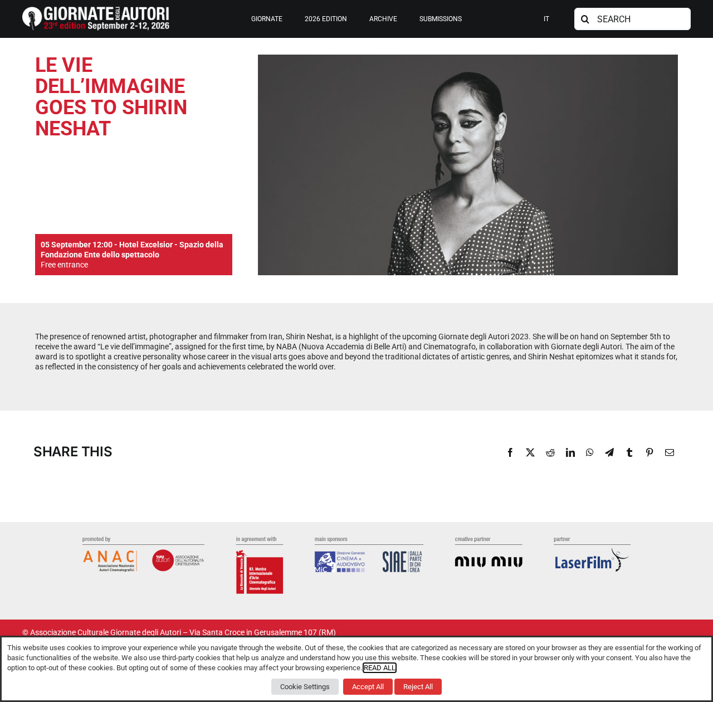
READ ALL (379, 668)
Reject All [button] (418, 686)
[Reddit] (550, 452)
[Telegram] (609, 452)
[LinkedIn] (570, 452)
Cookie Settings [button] (305, 686)
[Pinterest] (649, 452)
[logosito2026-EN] (95, 10)
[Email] (670, 452)
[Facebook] (510, 452)
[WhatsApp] (589, 452)
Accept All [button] (368, 686)
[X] (530, 452)
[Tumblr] (629, 452)
